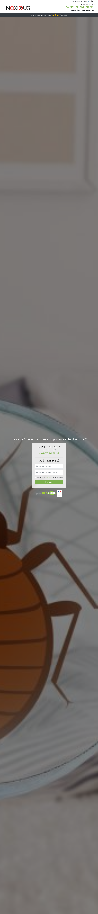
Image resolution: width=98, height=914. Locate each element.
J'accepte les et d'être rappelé (50, 477)
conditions (49, 477)
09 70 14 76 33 (82, 7)
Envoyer (49, 482)
